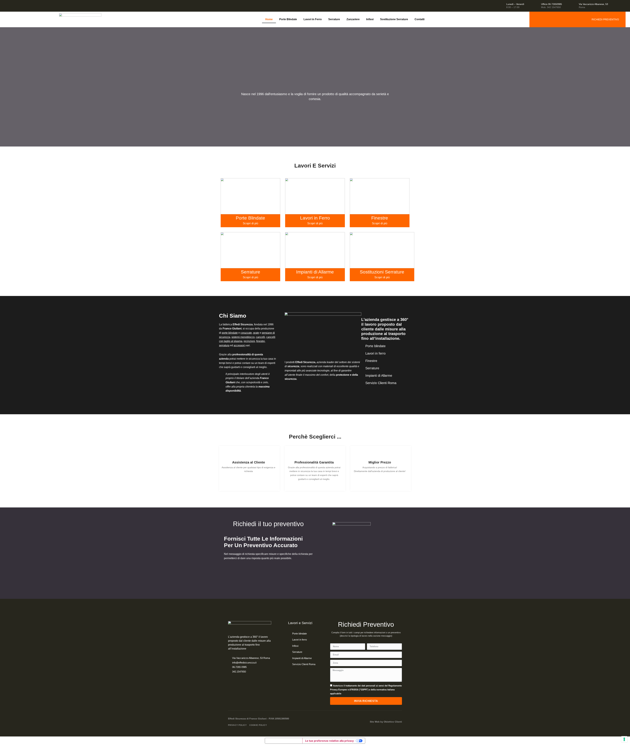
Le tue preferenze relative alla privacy (329, 740)
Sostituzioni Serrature (382, 271)
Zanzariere (353, 19)
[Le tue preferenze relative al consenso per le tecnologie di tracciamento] (624, 739)
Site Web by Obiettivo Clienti (386, 721)
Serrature (334, 19)
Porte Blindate (288, 19)
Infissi (370, 19)
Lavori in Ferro (313, 19)
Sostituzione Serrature (394, 19)
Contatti (419, 19)
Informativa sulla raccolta (284, 740)
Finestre (379, 217)
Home (269, 19)
